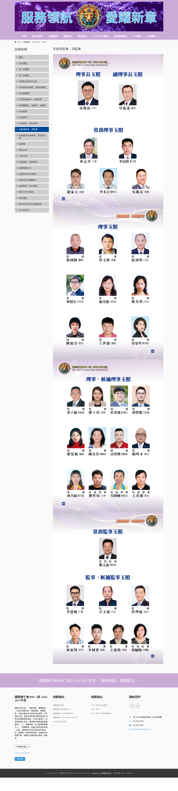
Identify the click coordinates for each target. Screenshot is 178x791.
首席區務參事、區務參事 (30, 99)
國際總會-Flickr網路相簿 (63, 713)
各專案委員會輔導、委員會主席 (32, 136)
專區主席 (23, 150)
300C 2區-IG (95, 709)
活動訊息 (67, 36)
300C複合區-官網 (59, 722)
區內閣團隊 (24, 93)
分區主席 (23, 156)
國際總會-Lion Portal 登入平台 (65, 717)
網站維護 (20, 759)
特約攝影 (23, 198)
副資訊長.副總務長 (27, 180)
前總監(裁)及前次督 (28, 81)
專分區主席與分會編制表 (30, 204)
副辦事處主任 (25, 168)
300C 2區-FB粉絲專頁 (99, 705)
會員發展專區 (120, 36)
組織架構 (53, 36)
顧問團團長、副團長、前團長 (32, 105)
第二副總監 (24, 75)
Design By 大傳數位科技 (101, 773)
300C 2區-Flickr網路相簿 (101, 713)
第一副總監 (24, 69)
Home (19, 42)
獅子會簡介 (37, 36)
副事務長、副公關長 (28, 186)
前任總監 (23, 63)
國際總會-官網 (58, 705)
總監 (21, 57)
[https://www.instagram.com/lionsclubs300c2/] (137, 706)
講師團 (22, 144)
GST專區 (137, 36)
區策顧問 (23, 117)
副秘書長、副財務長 (28, 162)
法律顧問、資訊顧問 (28, 123)
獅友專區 (82, 36)
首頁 (24, 36)
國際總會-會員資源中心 (61, 709)
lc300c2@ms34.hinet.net (141, 729)
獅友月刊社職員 (26, 192)
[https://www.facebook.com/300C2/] (131, 706)
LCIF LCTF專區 (100, 36)
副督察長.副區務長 (27, 174)
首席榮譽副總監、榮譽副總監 (32, 87)
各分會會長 (24, 210)
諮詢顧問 (23, 111)
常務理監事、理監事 (28, 129)
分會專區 (151, 36)
